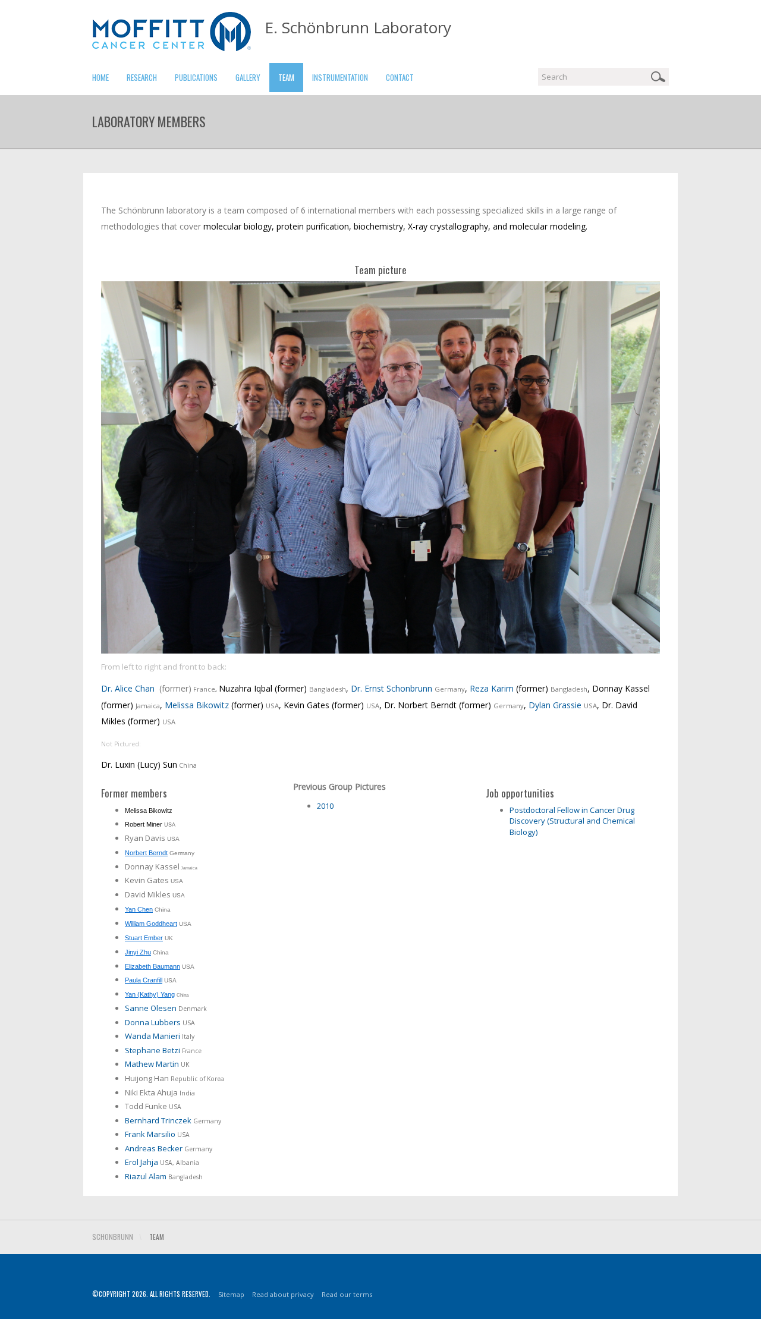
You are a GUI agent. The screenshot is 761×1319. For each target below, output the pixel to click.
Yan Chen (139, 909)
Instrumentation (340, 77)
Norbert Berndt (146, 852)
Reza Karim (492, 688)
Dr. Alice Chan (128, 688)
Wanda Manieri (152, 1036)
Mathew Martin (152, 1064)
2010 (325, 805)
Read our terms (347, 1294)
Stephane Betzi (153, 1050)
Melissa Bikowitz (197, 705)
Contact (400, 77)
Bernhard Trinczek (158, 1120)
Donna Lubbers (153, 1022)
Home (100, 77)
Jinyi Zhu (138, 952)
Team (286, 77)
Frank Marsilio (150, 1134)
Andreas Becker (154, 1148)
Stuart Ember (144, 937)
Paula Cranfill (143, 980)
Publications (196, 77)
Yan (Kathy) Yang (150, 994)
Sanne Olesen (151, 1008)
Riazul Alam (145, 1176)
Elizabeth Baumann (152, 966)
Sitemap (231, 1294)
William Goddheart (151, 923)
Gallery (247, 77)
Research (142, 77)
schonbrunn (112, 1237)
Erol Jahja (141, 1162)
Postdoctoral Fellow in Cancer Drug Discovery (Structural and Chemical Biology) (572, 821)
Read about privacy (283, 1294)
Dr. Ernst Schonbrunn (391, 688)
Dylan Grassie (555, 705)
